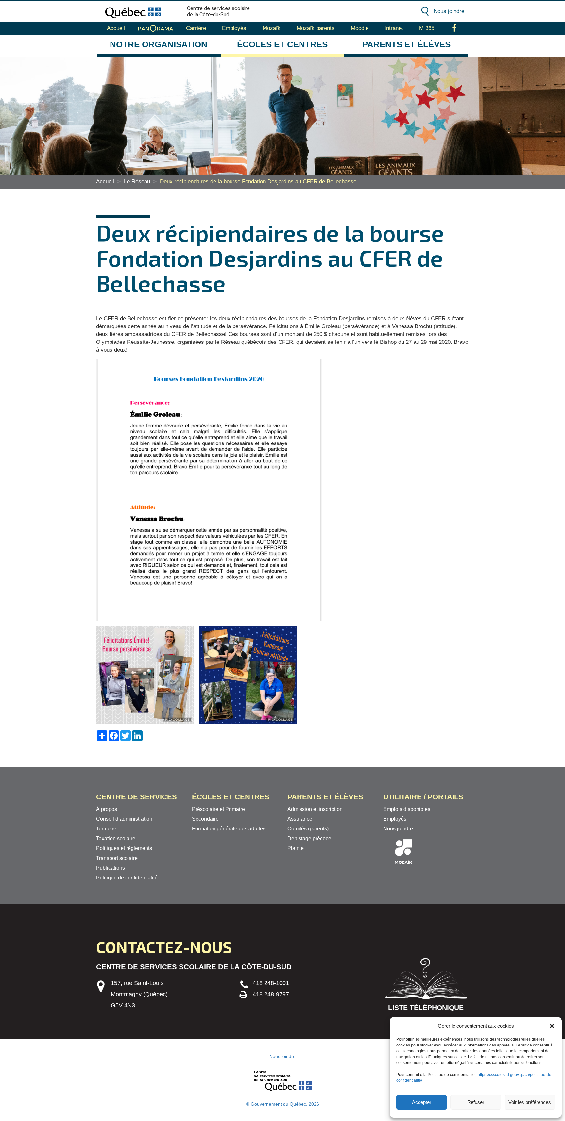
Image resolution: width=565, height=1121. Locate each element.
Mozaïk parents (315, 28)
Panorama (155, 28)
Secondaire (205, 819)
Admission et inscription (315, 809)
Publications (110, 868)
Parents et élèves (406, 44)
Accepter (421, 1102)
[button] (552, 1026)
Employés (234, 28)
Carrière (196, 28)
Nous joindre (449, 11)
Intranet (394, 28)
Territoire (106, 828)
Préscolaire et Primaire (218, 809)
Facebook (454, 28)
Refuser (475, 1102)
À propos (106, 809)
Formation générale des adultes (228, 828)
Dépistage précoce (309, 838)
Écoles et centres (282, 44)
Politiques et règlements (124, 848)
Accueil (116, 28)
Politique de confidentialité (127, 877)
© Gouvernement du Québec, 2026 (282, 1104)
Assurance (299, 819)
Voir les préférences (529, 1102)
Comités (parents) (308, 828)
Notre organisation (158, 44)
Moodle (359, 28)
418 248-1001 (271, 983)
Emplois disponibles (406, 809)
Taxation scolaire (115, 838)
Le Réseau (137, 181)
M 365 (426, 28)
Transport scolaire (117, 858)
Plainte (295, 848)
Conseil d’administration (124, 819)
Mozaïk (272, 28)
